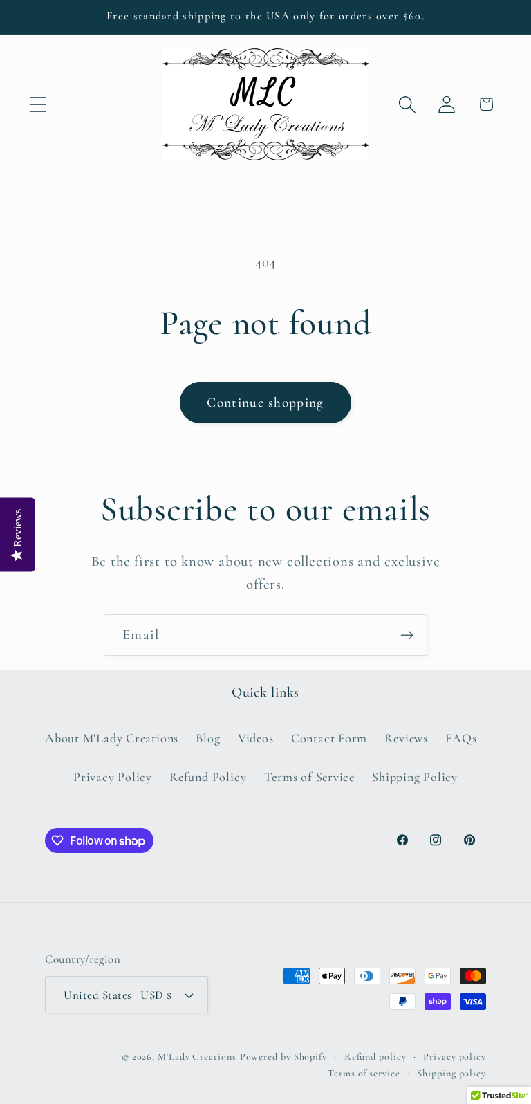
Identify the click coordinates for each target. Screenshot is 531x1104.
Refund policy (375, 1056)
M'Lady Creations (197, 1056)
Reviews (405, 738)
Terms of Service (309, 776)
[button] (37, 104)
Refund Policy (207, 776)
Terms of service (364, 1073)
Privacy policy (454, 1056)
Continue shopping (265, 402)
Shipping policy (451, 1073)
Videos (256, 738)
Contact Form (329, 738)
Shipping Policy (415, 776)
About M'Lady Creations (111, 738)
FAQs (460, 738)
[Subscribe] (407, 635)
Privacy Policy (112, 776)
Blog (208, 738)
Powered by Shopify (283, 1056)
